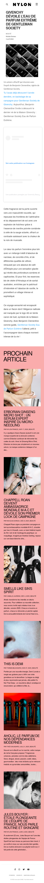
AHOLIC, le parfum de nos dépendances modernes (22, 739)
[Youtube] (28, 870)
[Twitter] (24, 870)
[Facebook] (15, 870)
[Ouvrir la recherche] (7, 4)
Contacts (19, 875)
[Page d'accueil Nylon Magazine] (22, 4)
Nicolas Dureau (13, 521)
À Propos (12, 875)
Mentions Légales (29, 875)
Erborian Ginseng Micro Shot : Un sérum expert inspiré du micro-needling (19, 418)
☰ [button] (36, 4)
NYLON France (12, 429)
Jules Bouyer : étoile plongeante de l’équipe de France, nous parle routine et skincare (21, 821)
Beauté (32, 429)
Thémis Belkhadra (14, 668)
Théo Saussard (13, 746)
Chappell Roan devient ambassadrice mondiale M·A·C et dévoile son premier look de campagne (22, 508)
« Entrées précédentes (8, 856)
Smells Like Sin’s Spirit (18, 590)
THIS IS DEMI (13, 663)
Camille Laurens (13, 596)
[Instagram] (19, 870)
